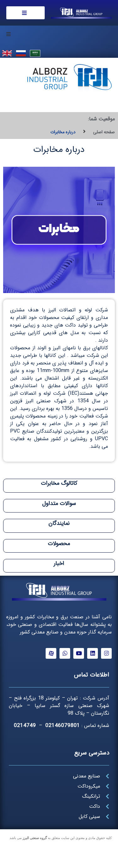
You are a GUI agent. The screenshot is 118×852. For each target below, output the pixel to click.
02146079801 (62, 725)
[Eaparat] (51, 653)
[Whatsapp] (64, 653)
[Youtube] (78, 653)
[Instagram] (106, 653)
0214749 (25, 725)
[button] (8, 34)
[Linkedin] (92, 653)
